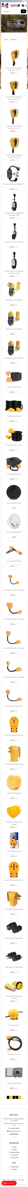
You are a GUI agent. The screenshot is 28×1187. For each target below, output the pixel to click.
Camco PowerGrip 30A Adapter (14, 706)
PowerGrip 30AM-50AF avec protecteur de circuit (14, 127)
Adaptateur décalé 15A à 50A (14, 329)
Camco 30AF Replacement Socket (14, 735)
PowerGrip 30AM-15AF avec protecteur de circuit (14, 156)
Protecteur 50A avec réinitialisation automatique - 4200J (14, 272)
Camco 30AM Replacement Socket (14, 764)
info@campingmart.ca (15, 1131)
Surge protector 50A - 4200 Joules (14, 242)
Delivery (15, 1149)
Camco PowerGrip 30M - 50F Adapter (14, 648)
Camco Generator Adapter (14, 561)
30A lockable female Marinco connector (14, 997)
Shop (4, 1180)
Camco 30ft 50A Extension (14, 474)
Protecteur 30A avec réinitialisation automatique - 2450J (14, 214)
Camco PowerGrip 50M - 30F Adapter (14, 590)
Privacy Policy (15, 1157)
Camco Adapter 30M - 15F (14, 851)
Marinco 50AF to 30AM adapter (14, 938)
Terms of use (14, 1155)
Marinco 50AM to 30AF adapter (14, 967)
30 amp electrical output (14, 1083)
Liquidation (14, 1180)
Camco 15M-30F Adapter (14, 793)
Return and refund (15, 1152)
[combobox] (14, 11)
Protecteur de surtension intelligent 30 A (14, 184)
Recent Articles (15, 1166)
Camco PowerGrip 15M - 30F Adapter (14, 619)
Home (10, 21)
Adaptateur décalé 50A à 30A (14, 300)
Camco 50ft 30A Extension (14, 416)
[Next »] (20, 1097)
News (8, 1180)
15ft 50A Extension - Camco (14, 445)
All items (14, 1169)
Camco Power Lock (14, 1025)
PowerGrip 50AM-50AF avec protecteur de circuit (14, 98)
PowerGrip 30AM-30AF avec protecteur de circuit (14, 69)
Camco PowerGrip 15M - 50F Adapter (14, 677)
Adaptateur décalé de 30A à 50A (14, 358)
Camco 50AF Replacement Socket (14, 880)
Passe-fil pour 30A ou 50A (14, 503)
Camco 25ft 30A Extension (14, 387)
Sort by (6, 39)
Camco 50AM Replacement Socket (14, 909)
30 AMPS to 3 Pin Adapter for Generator (14, 823)
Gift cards (21, 1180)
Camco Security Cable (14, 1054)
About (14, 1147)
